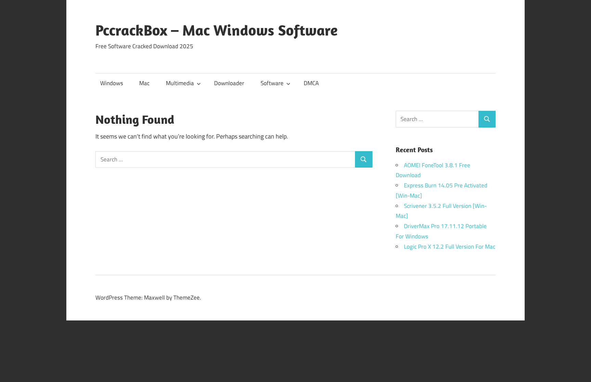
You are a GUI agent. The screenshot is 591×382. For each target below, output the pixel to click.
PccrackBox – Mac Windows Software (216, 30)
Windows (111, 83)
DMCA (311, 83)
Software (272, 83)
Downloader (229, 83)
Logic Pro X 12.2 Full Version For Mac (449, 246)
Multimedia (180, 83)
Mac (144, 83)
